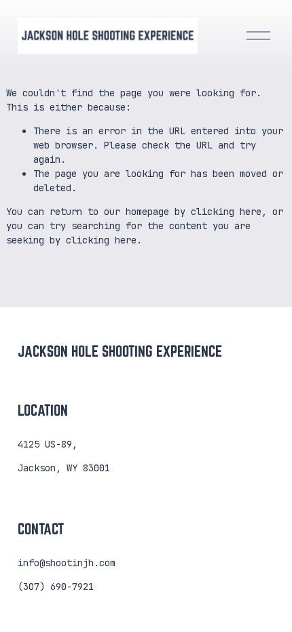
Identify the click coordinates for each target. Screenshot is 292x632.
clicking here (226, 211)
